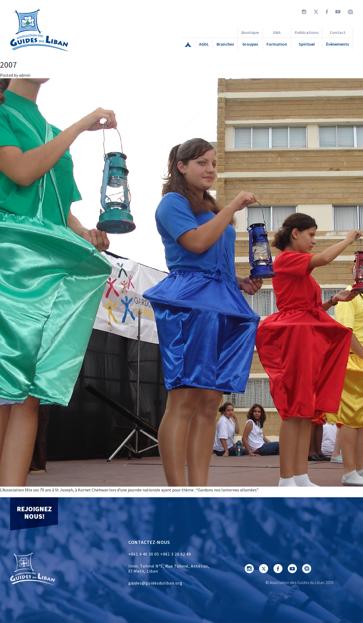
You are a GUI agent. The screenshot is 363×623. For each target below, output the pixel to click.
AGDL (204, 44)
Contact (337, 32)
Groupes (250, 44)
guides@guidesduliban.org (155, 583)
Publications (306, 32)
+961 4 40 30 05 (143, 554)
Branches (225, 44)
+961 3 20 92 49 (175, 554)
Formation (277, 44)
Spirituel (307, 44)
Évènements (337, 44)
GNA (277, 32)
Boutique (250, 32)
